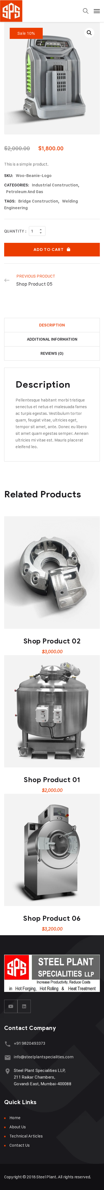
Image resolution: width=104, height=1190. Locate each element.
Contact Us (19, 1145)
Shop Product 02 (52, 641)
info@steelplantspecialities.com (43, 1056)
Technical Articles (26, 1136)
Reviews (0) (52, 353)
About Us (17, 1126)
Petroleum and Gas (24, 191)
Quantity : (15, 231)
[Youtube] (10, 1006)
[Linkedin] (24, 1006)
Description (52, 325)
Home (15, 1117)
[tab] (52, 325)
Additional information (52, 339)
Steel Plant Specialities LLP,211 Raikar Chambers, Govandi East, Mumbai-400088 (42, 1077)
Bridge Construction (38, 201)
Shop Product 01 (52, 779)
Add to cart (49, 249)
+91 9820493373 (29, 1043)
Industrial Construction (55, 185)
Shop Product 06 (52, 918)
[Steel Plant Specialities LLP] (27, 11)
